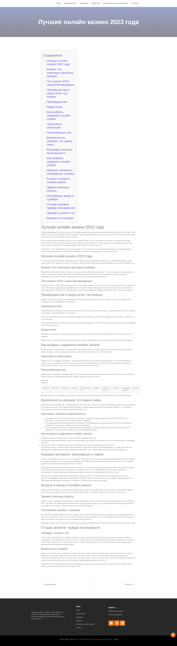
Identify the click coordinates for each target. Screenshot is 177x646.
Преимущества (57, 101)
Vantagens (84, 3)
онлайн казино (51, 232)
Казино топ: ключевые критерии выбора (60, 73)
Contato (134, 3)
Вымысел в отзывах (60, 218)
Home (58, 3)
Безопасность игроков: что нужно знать (59, 141)
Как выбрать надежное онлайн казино (58, 115)
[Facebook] (111, 623)
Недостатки (54, 106)
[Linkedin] (122, 623)
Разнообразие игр (59, 132)
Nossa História (70, 3)
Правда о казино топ (61, 212)
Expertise (96, 3)
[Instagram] (116, 623)
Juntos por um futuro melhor (115, 3)
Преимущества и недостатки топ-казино (58, 93)
